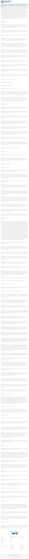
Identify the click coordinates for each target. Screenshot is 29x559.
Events (11, 540)
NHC (10, 538)
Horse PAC (11, 549)
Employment (2, 542)
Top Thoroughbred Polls (23, 547)
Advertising (2, 541)
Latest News (21, 546)
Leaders (11, 541)
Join (10, 539)
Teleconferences (22, 548)
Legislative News (12, 548)
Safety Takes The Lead (4, 546)
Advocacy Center (12, 547)
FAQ (20, 539)
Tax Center (11, 546)
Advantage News (22, 538)
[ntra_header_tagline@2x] (6, 0)
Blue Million (15, 556)
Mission (2, 538)
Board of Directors (3, 539)
